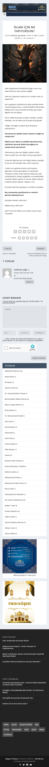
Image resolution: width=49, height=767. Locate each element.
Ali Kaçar (8, 382)
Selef (34, 729)
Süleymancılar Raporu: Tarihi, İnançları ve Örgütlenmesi (19, 647)
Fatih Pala (9, 438)
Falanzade (9, 433)
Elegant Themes (11, 759)
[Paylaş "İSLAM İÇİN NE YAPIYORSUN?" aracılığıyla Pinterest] (24, 231)
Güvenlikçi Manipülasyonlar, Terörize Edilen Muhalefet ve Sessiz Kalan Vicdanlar (24, 684)
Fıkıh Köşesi (9, 449)
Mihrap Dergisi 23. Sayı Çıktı (24, 575)
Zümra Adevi (10, 533)
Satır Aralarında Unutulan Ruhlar (16, 641)
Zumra (7, 35)
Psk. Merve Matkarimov (14, 500)
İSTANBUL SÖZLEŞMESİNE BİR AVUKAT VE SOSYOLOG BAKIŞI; (23, 691)
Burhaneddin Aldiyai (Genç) (15, 399)
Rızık (26, 729)
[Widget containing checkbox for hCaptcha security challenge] (20, 348)
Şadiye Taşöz (10, 505)
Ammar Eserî (10, 388)
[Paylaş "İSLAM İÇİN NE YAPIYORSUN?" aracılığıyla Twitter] (20, 231)
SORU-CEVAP (10, 517)
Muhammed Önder (12, 477)
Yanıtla (29, 282)
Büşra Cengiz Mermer (13, 405)
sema (41, 729)
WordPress (39, 759)
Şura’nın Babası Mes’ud (14, 522)
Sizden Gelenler (11, 511)
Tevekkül (8, 735)
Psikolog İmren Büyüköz (14, 494)
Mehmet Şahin (10, 472)
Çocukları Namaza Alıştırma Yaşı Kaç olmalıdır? (21, 661)
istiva (6, 729)
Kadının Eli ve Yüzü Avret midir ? (15, 704)
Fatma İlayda (10, 444)
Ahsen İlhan (9, 377)
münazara (16, 729)
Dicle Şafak (9, 410)
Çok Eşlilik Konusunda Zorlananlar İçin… (18, 698)
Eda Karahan (10, 427)
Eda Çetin (8, 421)
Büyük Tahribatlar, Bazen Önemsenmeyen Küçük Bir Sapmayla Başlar (23, 655)
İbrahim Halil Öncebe (13, 461)
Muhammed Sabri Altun (14, 483)
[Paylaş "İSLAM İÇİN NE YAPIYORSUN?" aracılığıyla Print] (33, 231)
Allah (14, 724)
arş (36, 724)
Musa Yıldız (9, 489)
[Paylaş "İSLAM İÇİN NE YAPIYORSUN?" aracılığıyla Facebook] (15, 231)
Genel (7, 455)
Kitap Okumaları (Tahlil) (14, 466)
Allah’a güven (26, 724)
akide (6, 724)
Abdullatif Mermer (12, 371)
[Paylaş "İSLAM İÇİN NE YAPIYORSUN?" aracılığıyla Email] (29, 231)
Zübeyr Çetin (10, 528)
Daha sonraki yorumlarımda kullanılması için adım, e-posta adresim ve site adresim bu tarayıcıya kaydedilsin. (23, 340)
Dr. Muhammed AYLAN (14, 416)
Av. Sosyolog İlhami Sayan (15, 393)
